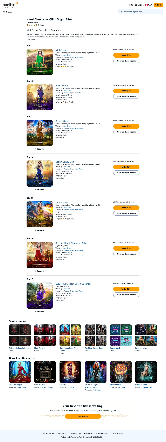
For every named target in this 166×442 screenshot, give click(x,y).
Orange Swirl (62, 121)
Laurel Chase (67, 55)
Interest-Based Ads (102, 433)
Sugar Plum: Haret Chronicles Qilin (73, 284)
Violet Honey (61, 85)
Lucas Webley (79, 57)
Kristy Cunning (47, 387)
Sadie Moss (97, 390)
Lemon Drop (61, 202)
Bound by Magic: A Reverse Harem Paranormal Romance (94, 387)
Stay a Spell (115, 348)
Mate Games (39, 348)
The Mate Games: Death (94, 348)
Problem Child (141, 385)
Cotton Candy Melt (64, 162)
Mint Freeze (61, 50)
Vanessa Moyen (69, 57)
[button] (32, 40)
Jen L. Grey (121, 387)
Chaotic (63, 385)
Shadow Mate (115, 385)
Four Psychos (39, 385)
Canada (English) (117, 433)
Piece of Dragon (15, 385)
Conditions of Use (76, 433)
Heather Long (147, 387)
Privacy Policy (89, 433)
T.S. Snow (70, 387)
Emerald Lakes (141, 348)
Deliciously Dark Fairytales (19, 348)
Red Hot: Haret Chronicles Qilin (71, 243)
